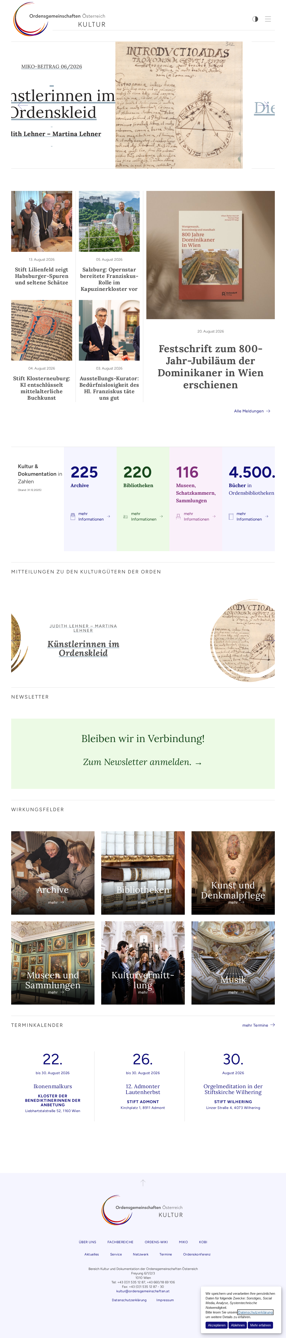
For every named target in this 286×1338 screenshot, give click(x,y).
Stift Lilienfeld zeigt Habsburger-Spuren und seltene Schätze (42, 276)
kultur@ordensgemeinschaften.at (143, 1291)
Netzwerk (140, 1254)
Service (116, 1254)
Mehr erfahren (260, 1325)
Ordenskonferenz (197, 1254)
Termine (166, 1254)
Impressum (165, 1300)
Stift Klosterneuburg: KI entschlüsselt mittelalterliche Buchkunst (41, 388)
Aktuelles (91, 1254)
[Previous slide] (23, 105)
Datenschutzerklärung (255, 1312)
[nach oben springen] (143, 1183)
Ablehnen (238, 1325)
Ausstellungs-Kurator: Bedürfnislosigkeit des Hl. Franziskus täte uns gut (109, 388)
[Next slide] (263, 105)
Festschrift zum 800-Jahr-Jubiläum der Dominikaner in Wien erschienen (211, 366)
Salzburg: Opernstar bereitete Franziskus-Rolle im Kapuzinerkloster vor (109, 279)
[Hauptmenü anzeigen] (268, 18)
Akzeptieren (216, 1325)
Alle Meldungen (249, 411)
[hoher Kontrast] (255, 19)
